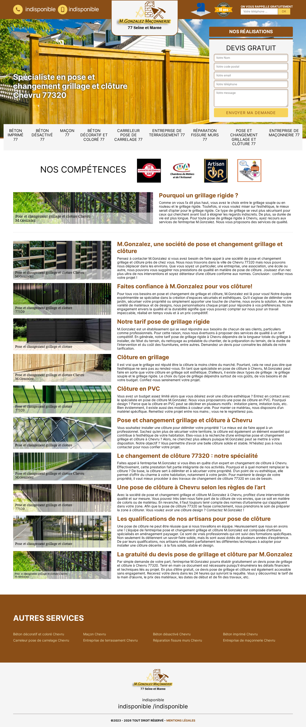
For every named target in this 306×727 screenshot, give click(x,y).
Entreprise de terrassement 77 (167, 132)
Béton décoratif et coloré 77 (94, 135)
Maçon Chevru (94, 634)
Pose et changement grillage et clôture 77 (244, 137)
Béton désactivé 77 (42, 135)
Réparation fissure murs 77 (205, 135)
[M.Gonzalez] (144, 18)
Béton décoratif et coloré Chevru (38, 634)
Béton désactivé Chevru (172, 634)
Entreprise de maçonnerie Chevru (249, 640)
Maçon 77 (67, 132)
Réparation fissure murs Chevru (177, 640)
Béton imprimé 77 (15, 135)
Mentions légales (180, 720)
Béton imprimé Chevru (240, 634)
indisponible (39, 9)
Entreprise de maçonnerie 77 (284, 132)
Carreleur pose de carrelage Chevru (41, 640)
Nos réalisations (251, 31)
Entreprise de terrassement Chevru (110, 640)
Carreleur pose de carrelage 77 (128, 135)
